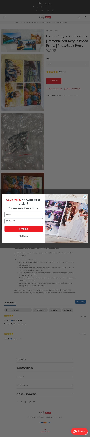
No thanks (23, 236)
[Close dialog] (85, 197)
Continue (23, 229)
